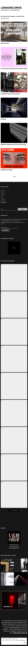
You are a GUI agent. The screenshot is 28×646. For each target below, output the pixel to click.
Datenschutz (3, 201)
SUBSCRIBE (5, 230)
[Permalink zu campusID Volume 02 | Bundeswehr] (14, 92)
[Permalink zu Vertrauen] (14, 117)
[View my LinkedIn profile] (14, 537)
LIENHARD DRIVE (11, 7)
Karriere (2, 195)
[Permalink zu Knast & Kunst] (14, 41)
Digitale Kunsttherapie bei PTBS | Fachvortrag (13, 144)
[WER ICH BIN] (20, 565)
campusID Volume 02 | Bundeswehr (10, 94)
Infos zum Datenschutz (20, 640)
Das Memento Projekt (6, 170)
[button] (14, 277)
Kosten (2, 197)
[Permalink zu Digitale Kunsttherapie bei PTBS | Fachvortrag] (14, 142)
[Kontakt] (7, 565)
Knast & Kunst (5, 43)
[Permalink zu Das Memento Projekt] (14, 168)
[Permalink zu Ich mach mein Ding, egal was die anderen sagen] (14, 66)
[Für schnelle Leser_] (20, 579)
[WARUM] (7, 579)
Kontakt (2, 192)
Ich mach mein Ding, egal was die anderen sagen (14, 68)
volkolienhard (14, 510)
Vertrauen (3, 119)
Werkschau (3, 190)
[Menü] (2, 2)
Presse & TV (3, 194)
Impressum (3, 199)
